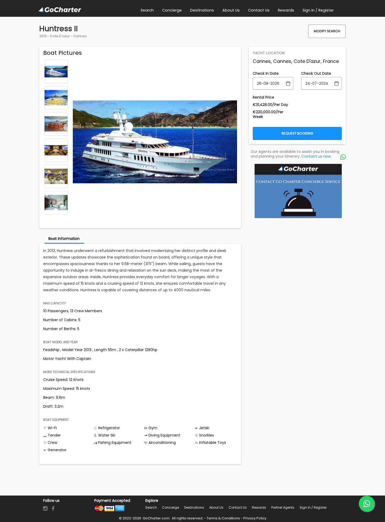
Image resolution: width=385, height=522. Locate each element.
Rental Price (263, 97)
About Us (216, 507)
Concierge (170, 507)
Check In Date (266, 73)
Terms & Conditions (223, 518)
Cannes (80, 36)
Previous (56, 63)
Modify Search (327, 31)
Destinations (194, 507)
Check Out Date (316, 73)
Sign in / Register (313, 507)
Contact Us (238, 507)
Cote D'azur (60, 36)
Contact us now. (316, 156)
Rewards (259, 507)
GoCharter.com (155, 518)
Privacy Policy (254, 518)
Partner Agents (282, 507)
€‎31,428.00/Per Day (270, 104)
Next (56, 210)
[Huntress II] (56, 71)
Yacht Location (269, 53)
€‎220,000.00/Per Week (268, 114)
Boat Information (64, 238)
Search (151, 507)
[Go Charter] (59, 10)
